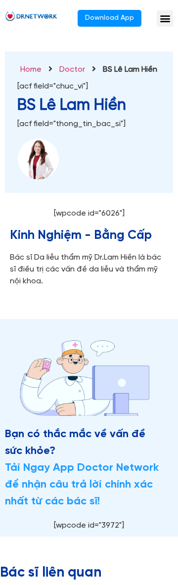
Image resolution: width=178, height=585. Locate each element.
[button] (165, 18)
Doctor (72, 69)
